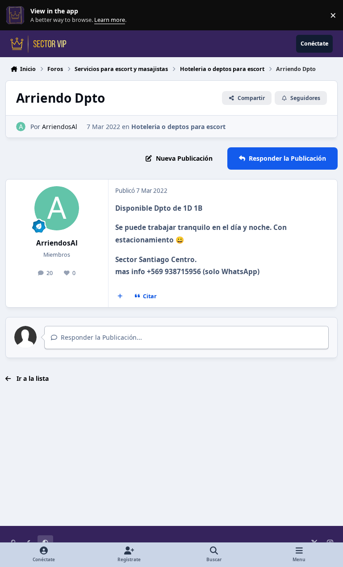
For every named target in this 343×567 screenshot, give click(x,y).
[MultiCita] (120, 296)
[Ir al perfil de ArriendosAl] (20, 126)
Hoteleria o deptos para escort (178, 126)
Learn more (17, 15)
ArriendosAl (59, 126)
